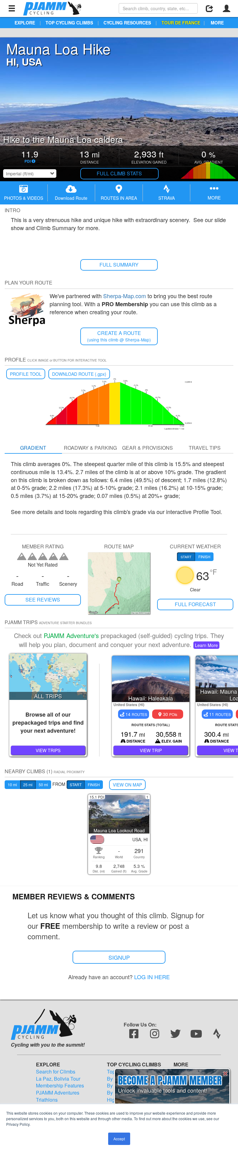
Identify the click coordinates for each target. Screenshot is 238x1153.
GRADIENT (33, 447)
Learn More (206, 645)
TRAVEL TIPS (205, 447)
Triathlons (47, 1099)
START (76, 784)
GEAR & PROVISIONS (147, 447)
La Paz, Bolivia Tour (58, 1078)
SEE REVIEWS (42, 599)
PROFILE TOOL (26, 374)
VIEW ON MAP (127, 785)
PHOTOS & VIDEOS (23, 198)
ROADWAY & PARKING (90, 447)
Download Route (71, 198)
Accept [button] (119, 1138)
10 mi (12, 784)
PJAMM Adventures (57, 1092)
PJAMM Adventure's (71, 635)
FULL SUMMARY (119, 264)
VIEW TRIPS (48, 750)
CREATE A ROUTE (119, 336)
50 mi (43, 784)
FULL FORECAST (195, 604)
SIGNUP (119, 957)
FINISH (94, 784)
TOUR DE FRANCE (180, 22)
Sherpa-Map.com (124, 296)
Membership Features (60, 1085)
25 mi (28, 784)
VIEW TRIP (151, 750)
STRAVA (166, 198)
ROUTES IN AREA (119, 198)
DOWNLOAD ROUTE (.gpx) (79, 374)
